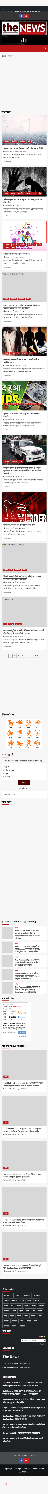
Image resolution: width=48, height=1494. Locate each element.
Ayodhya (7, 244)
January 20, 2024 (20, 477)
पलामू (5, 1316)
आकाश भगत (8, 151)
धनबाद (40, 1311)
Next (36, 656)
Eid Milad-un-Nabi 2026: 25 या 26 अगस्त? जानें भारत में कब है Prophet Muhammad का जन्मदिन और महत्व (27, 934)
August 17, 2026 (21, 1180)
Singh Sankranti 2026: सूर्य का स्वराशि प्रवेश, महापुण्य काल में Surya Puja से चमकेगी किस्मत (27, 976)
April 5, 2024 (18, 206)
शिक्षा (40, 193)
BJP (7, 767)
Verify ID (17, 12)
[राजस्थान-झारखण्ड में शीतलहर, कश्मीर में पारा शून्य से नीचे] (24, 130)
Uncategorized (10, 1301)
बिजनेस (11, 624)
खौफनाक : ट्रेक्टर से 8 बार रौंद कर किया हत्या (19, 525)
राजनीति (26, 404)
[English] (39, 1337)
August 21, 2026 (21, 1089)
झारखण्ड (7, 142)
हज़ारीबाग (22, 1326)
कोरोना (37, 1301)
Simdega (37, 1296)
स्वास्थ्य (14, 1326)
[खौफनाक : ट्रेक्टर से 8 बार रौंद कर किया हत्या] (24, 507)
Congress (9, 770)
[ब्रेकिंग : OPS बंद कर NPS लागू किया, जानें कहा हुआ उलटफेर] (24, 395)
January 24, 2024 (20, 420)
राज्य (29, 142)
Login (31, 1455)
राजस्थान (22, 142)
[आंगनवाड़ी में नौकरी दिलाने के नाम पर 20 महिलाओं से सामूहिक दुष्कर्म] (24, 341)
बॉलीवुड (33, 1316)
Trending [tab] (31, 921)
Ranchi (27, 1296)
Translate (43, 1344)
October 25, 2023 (20, 528)
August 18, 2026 (21, 1134)
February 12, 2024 (20, 366)
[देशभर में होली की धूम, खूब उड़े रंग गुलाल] (24, 236)
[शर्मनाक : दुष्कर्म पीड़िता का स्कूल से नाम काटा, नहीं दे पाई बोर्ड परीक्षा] (24, 182)
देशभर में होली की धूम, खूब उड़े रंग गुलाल (16, 253)
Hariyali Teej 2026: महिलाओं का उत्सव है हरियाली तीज (21, 1433)
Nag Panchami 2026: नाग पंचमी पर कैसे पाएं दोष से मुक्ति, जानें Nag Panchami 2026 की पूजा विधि (27, 989)
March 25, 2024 (19, 257)
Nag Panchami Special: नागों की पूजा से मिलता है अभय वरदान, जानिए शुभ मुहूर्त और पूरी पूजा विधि (27, 962)
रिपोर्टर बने (25, 12)
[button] (4, 48)
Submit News (35, 12)
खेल (12, 1306)
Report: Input (9, 1089)
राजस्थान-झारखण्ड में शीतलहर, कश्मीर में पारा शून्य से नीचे (23, 148)
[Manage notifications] (6, 1484)
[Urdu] (44, 1337)
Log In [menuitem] (3, 8)
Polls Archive (9, 794)
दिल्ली (29, 244)
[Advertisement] (24, 84)
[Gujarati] (42, 1337)
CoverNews (37, 1468)
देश (34, 244)
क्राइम (13, 193)
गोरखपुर (34, 1306)
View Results (24, 788)
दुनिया (6, 570)
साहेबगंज (6, 1326)
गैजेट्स (6, 299)
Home (17, 1455)
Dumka (18, 1296)
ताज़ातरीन (14, 142)
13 (30, 656)
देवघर (27, 1311)
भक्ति (39, 244)
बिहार (26, 1316)
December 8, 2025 (20, 151)
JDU (7, 773)
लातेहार (29, 1321)
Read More (7, 161)
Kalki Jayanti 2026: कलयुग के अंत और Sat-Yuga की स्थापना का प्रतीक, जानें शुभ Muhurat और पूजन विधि (27, 949)
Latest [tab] (7, 921)
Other (8, 776)
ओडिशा (29, 1301)
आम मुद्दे (6, 193)
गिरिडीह (19, 1306)
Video (10, 12)
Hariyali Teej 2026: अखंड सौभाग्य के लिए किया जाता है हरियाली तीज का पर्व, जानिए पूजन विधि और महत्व (23, 1425)
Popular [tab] (18, 921)
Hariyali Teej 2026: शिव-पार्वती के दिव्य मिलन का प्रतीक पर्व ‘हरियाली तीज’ (22, 1439)
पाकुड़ (12, 1316)
